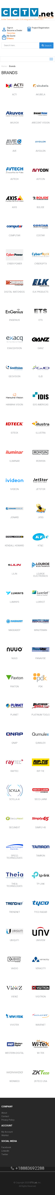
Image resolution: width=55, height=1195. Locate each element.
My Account (7, 1132)
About (4, 1113)
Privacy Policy (7, 1120)
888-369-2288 (46, 17)
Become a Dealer (14, 30)
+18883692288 (29, 1168)
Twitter (4, 1154)
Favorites (11, 33)
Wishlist (5, 1135)
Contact (5, 1116)
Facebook (6, 1147)
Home (4, 66)
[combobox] (27, 45)
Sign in (10, 28)
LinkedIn (5, 1151)
